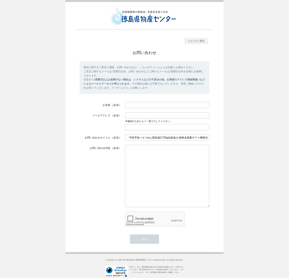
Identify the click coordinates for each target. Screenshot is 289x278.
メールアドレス (101, 115)
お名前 (106, 105)
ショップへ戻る (196, 40)
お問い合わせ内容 (100, 148)
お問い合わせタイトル (97, 137)
